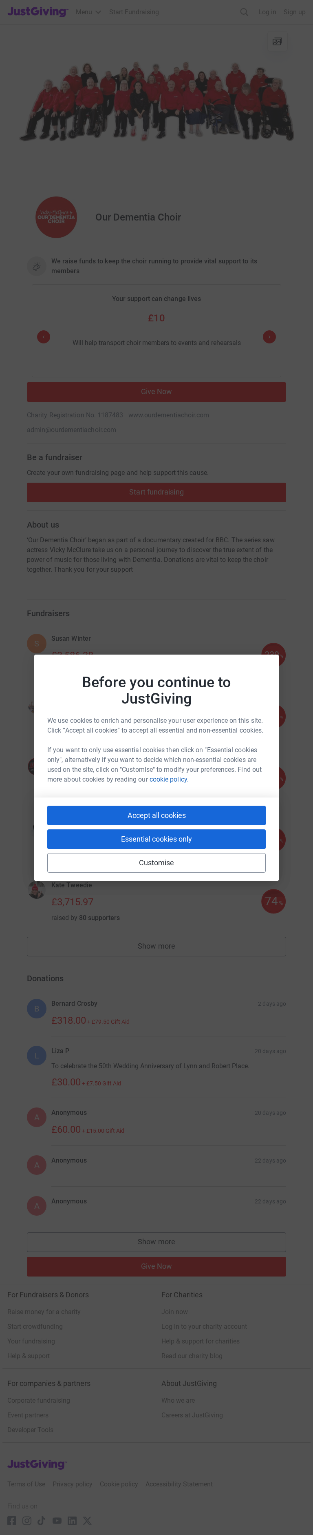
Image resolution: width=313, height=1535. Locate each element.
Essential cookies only (156, 839)
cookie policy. (169, 779)
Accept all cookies (157, 815)
